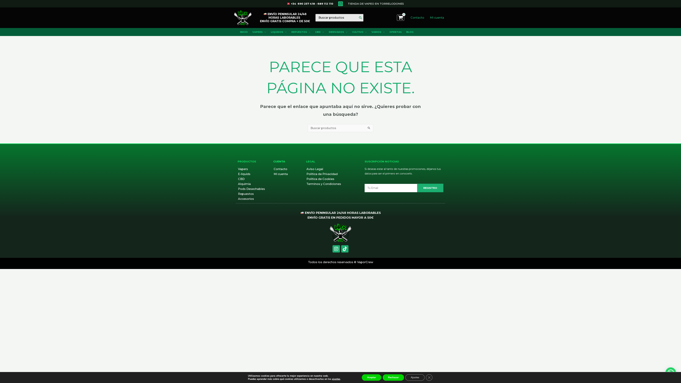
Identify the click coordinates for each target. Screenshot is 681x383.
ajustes (336, 379)
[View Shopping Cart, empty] (400, 18)
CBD (241, 179)
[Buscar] (360, 17)
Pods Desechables (251, 189)
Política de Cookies (320, 179)
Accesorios (246, 199)
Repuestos (246, 194)
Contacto (280, 169)
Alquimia (244, 184)
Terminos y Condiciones (323, 184)
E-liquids (244, 174)
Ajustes (415, 377)
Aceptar (371, 377)
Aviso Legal (314, 169)
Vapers (243, 169)
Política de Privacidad (322, 174)
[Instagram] (340, 3)
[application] (264, 32)
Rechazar (393, 377)
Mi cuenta (281, 174)
